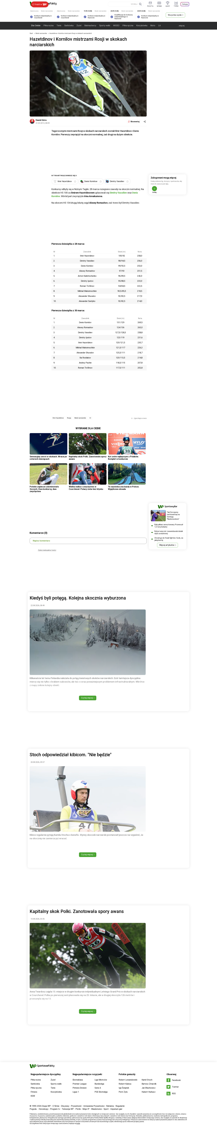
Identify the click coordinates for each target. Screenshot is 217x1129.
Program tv (55, 1109)
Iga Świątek (124, 1088)
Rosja (69, 418)
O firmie (55, 1106)
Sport (106, 1109)
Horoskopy (43, 1109)
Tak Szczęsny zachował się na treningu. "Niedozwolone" (173, 515)
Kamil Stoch (147, 1080)
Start (31, 33)
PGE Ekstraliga (101, 1092)
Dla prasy (65, 1106)
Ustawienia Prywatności (93, 1106)
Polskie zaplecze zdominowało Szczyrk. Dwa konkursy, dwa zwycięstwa (44, 489)
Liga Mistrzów (101, 1080)
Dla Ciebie (35, 25)
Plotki (78, 1109)
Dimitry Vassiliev (118, 192)
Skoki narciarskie (41, 33)
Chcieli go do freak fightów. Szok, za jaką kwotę (168, 539)
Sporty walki (104, 25)
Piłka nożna (48, 25)
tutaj (78, 1123)
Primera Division (80, 1088)
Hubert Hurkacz (148, 1092)
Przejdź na (38, 4)
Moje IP (86, 1109)
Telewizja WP (68, 1109)
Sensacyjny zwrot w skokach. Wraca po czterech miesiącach (48, 457)
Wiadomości (96, 1109)
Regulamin (120, 1106)
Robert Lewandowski (128, 1080)
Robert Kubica (125, 1084)
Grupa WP (46, 1106)
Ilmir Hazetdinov (58, 418)
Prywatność (76, 1106)
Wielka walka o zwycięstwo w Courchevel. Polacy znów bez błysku (86, 488)
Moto (152, 25)
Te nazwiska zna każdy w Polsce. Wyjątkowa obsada (123, 488)
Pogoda (33, 1109)
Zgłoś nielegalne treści (47, 550)
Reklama (110, 1106)
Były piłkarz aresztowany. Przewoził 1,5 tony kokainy (168, 526)
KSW (33, 1096)
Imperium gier (116, 1109)
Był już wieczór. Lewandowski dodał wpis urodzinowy (168, 532)
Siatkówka (68, 25)
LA (159, 25)
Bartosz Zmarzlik (149, 1084)
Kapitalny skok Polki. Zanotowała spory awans (87, 457)
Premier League (80, 1084)
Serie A (98, 1088)
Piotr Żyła (123, 1092)
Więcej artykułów (166, 545)
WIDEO (116, 25)
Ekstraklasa (78, 1080)
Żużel (78, 25)
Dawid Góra (41, 120)
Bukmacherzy (90, 25)
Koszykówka (141, 25)
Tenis (59, 25)
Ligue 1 (76, 1092)
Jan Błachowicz (148, 1088)
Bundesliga (99, 1084)
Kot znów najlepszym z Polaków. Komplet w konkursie (123, 457)
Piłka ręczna (127, 25)
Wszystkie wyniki (175, 15)
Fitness (34, 1092)
